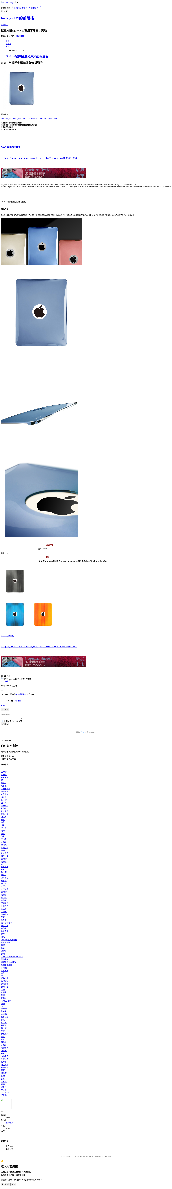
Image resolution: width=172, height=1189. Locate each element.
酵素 (3, 917)
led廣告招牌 (6, 1001)
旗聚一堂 (4, 814)
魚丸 (3, 836)
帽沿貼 (4, 775)
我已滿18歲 (6, 1184)
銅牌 (3, 995)
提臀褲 (4, 1095)
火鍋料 (4, 842)
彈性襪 (4, 1028)
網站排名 (4, 971)
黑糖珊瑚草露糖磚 (8, 962)
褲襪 (3, 1031)
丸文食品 (4, 811)
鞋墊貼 (4, 808)
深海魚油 (4, 914)
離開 (13, 1184)
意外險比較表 (6, 923)
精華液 (4, 1073)
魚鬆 (3, 820)
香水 (3, 1079)
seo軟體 (4, 968)
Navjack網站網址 (10, 146)
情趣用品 (4, 1048)
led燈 (3, 1004)
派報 (3, 990)
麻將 (3, 1037)
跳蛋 (3, 1054)
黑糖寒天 (4, 959)
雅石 (3, 934)
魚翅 (3, 851)
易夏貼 (4, 797)
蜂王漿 (4, 909)
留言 (24, 694)
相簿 (7, 41)
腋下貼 (4, 800)
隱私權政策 (99, 1156)
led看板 (4, 1014)
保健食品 (4, 903)
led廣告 (4, 1009)
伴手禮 (4, 828)
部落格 (8, 44)
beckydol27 (5, 681)
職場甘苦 (20, 36)
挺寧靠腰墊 (5, 943)
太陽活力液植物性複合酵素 (12, 957)
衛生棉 (4, 1062)
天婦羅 (4, 839)
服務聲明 (108, 1156)
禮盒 (3, 825)
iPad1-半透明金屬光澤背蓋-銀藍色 (27, 56)
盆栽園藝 (4, 931)
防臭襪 (4, 786)
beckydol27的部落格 (17, 18)
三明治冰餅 (5, 789)
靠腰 (3, 945)
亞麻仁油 (4, 906)
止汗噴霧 (4, 806)
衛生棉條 (4, 1065)
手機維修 (4, 1059)
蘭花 (3, 937)
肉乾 (3, 834)
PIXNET (68, 1156)
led (2, 1006)
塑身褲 (4, 1090)
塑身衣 (4, 1087)
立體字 (4, 992)
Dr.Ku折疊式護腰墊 (9, 940)
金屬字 (4, 998)
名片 (7, 47)
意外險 (4, 920)
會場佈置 (4, 984)
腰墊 (3, 948)
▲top (3, 705)
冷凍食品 (4, 848)
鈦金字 (4, 1011)
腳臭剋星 (4, 778)
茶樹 (3, 1076)
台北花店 (4, 987)
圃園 (3, 1084)
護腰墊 (4, 951)
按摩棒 (4, 1051)
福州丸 (4, 845)
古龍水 (4, 1082)
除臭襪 (4, 783)
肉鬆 (3, 822)
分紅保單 (4, 926)
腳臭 (3, 780)
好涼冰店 (4, 792)
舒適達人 (4, 1068)
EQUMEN (5, 1092)
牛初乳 (4, 912)
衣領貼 (4, 772)
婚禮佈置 (4, 981)
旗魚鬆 (4, 817)
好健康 (4, 900)
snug (2, 864)
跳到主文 (4, 25)
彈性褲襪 (4, 1034)
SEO (3, 973)
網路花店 (4, 978)
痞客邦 (19, 694)
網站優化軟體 (6, 965)
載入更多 (5, 709)
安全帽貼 (4, 794)
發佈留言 (5, 724)
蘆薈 (3, 1070)
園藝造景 (4, 928)
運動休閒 (19, 701)
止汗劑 (4, 803)
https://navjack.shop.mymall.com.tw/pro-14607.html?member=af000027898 (29, 119)
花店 (3, 976)
